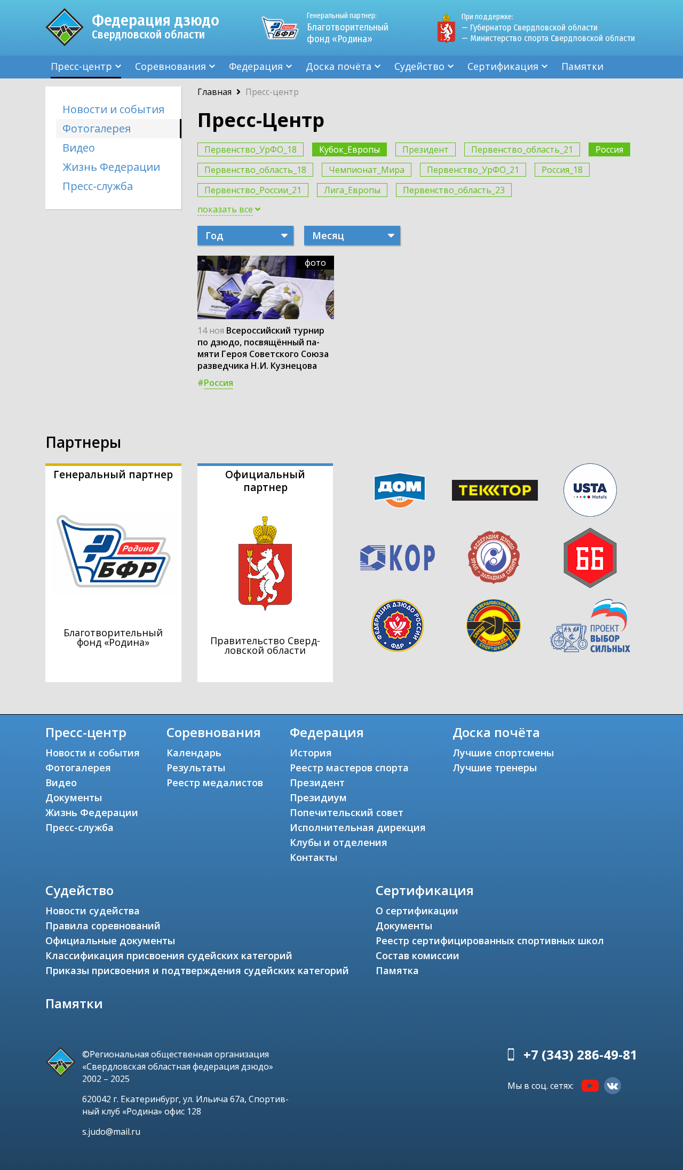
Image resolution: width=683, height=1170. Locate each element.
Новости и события (113, 109)
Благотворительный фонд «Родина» (347, 28)
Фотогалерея (96, 128)
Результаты (195, 767)
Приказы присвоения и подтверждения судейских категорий (197, 970)
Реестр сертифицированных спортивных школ (490, 940)
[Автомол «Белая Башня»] (590, 557)
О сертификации (417, 910)
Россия (609, 149)
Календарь (193, 752)
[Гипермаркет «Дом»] (399, 490)
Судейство (419, 66)
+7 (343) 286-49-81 (580, 1054)
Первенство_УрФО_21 (473, 170)
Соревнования (170, 66)
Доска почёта (338, 66)
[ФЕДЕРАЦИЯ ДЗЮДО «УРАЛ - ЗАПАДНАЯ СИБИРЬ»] (493, 557)
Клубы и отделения (338, 842)
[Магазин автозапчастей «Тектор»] (495, 490)
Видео (78, 147)
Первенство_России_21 (252, 190)
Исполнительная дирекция (358, 827)
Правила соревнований (103, 925)
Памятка (397, 970)
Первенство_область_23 (454, 190)
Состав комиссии (417, 955)
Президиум (318, 797)
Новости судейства (92, 910)
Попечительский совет (346, 812)
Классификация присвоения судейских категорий (168, 955)
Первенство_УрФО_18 (250, 149)
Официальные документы (110, 940)
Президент (425, 149)
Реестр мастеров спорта (349, 767)
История (311, 752)
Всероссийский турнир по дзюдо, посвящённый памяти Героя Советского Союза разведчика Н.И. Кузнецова (263, 348)
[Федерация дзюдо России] (397, 625)
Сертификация (502, 66)
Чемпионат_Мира (366, 170)
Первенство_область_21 (522, 149)
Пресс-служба (97, 186)
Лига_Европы (352, 190)
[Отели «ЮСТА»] (590, 490)
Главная (214, 92)
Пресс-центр (81, 66)
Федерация (256, 66)
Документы (73, 797)
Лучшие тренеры (494, 767)
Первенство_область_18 (255, 170)
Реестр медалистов (214, 782)
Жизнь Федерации (111, 167)
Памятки (582, 66)
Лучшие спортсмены (503, 752)
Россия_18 (562, 170)
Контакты (313, 857)
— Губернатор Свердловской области (530, 27)
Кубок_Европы (349, 149)
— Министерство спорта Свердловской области (548, 38)
